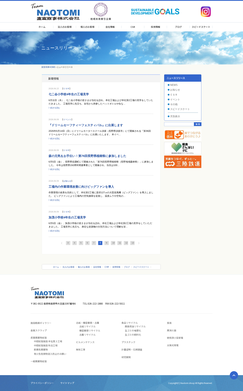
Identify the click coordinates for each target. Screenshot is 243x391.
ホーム (42, 26)
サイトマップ (67, 383)
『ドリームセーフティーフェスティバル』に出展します (86, 125)
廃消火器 (171, 330)
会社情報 (110, 26)
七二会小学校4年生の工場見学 (69, 94)
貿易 (169, 323)
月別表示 (175, 116)
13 (133, 243)
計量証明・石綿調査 (132, 349)
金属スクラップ (39, 330)
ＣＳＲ (66, 88)
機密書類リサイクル (89, 330)
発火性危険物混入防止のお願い (50, 353)
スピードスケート (201, 26)
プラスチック (128, 342)
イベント (67, 119)
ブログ (178, 26)
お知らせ (67, 181)
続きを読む (55, 108)
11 (120, 243)
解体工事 (80, 349)
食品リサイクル (130, 322)
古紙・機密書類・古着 (87, 322)
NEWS (174, 84)
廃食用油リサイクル (135, 326)
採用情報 (155, 26)
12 (126, 243)
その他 (174, 104)
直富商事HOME (48, 67)
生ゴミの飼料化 (133, 334)
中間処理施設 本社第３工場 (48, 341)
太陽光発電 (173, 345)
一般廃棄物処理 (39, 361)
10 (113, 243)
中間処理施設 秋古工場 (46, 345)
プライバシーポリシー (42, 383)
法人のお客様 (65, 26)
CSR (133, 26)
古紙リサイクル (87, 326)
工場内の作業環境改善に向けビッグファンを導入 (81, 186)
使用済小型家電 (175, 337)
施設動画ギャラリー (41, 323)
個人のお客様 (87, 26)
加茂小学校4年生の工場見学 (67, 217)
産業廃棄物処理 (39, 337)
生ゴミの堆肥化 (133, 330)
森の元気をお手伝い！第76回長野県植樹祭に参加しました (87, 156)
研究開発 (126, 357)
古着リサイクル (87, 334)
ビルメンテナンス (85, 342)
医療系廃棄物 (41, 349)
